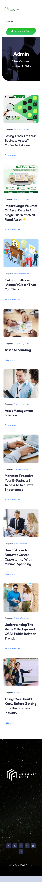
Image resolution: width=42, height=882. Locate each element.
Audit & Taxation (20, 544)
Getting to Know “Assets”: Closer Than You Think (20, 284)
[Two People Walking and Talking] (21, 584)
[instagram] (21, 845)
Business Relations (21, 469)
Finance (17, 692)
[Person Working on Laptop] (21, 435)
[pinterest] (27, 845)
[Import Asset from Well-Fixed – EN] (21, 165)
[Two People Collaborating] (21, 370)
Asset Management (21, 129)
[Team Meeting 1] (21, 510)
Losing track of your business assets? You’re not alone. (20, 140)
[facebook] (8, 845)
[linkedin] (21, 851)
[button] (12, 155)
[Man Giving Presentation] (21, 659)
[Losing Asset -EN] (21, 95)
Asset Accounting (18, 350)
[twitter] (14, 845)
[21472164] (21, 240)
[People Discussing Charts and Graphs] (21, 310)
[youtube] (33, 845)
